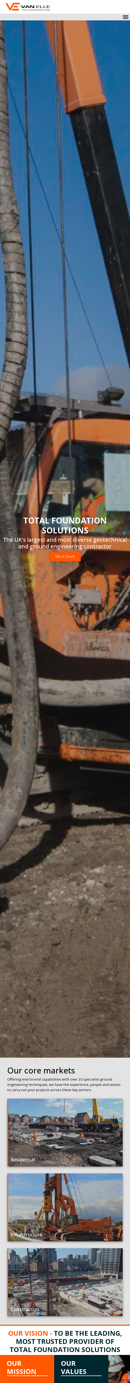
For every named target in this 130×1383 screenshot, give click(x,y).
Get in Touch (65, 556)
